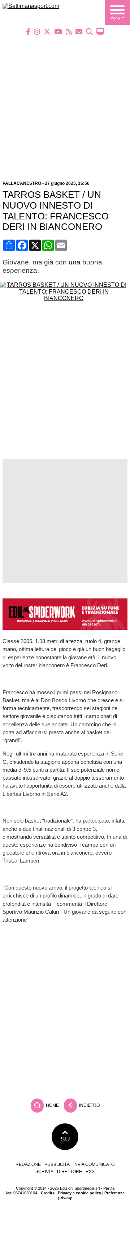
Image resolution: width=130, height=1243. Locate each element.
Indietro (89, 1105)
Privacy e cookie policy (79, 1193)
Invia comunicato (93, 1164)
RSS (90, 1171)
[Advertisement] (65, 103)
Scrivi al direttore (58, 1171)
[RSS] (69, 31)
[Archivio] (89, 31)
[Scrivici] (78, 31)
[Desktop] (100, 31)
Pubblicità (57, 1164)
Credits (48, 1193)
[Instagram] (37, 31)
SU (65, 1139)
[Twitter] (47, 31)
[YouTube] (58, 31)
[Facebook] (28, 31)
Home (52, 1105)
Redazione (28, 1164)
